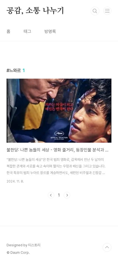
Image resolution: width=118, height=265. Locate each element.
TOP (107, 247)
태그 (27, 31)
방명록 (50, 31)
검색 (95, 11)
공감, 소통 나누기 (35, 11)
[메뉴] (107, 11)
